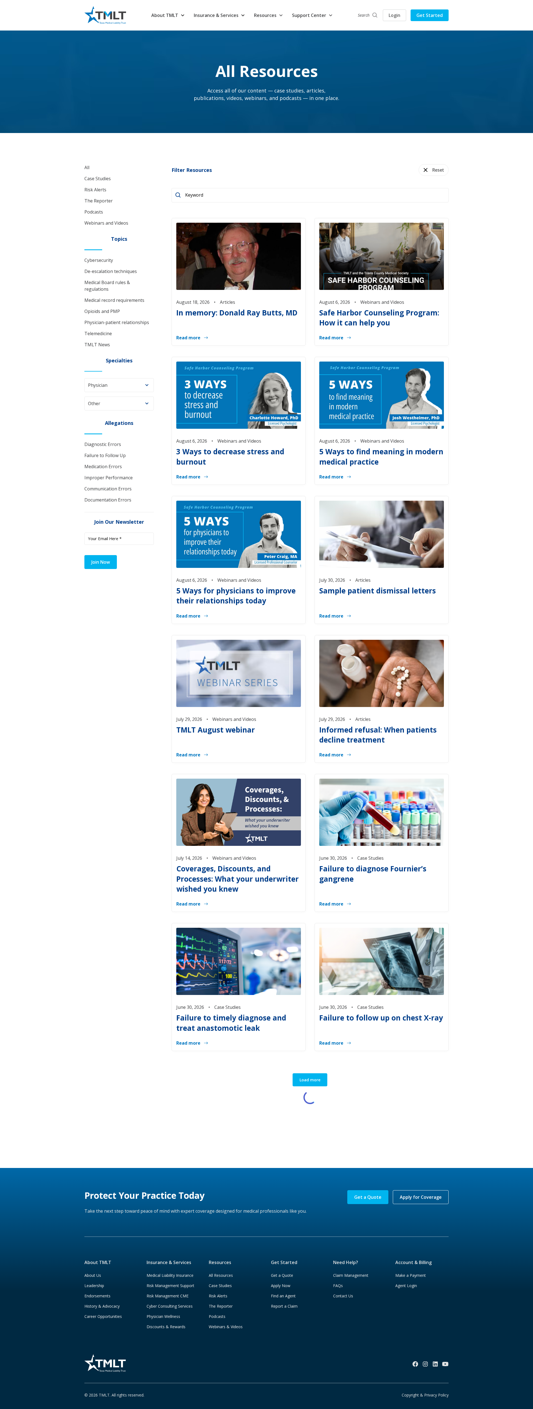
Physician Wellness (163, 1316)
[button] (168, 15)
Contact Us (343, 1295)
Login (394, 15)
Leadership (94, 1285)
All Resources (221, 1275)
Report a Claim (284, 1306)
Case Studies (220, 1285)
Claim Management (350, 1275)
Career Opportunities (103, 1316)
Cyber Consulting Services (170, 1306)
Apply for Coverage (421, 1197)
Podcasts (217, 1316)
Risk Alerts (218, 1295)
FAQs (338, 1285)
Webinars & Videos (226, 1326)
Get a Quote (367, 1197)
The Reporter (221, 1306)
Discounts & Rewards (166, 1326)
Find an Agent (283, 1295)
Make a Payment (410, 1275)
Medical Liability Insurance (170, 1275)
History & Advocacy (102, 1306)
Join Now (100, 562)
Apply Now (280, 1285)
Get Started (429, 15)
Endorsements (97, 1295)
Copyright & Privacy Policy (425, 1395)
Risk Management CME (167, 1295)
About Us (92, 1275)
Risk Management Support (170, 1285)
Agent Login (406, 1285)
